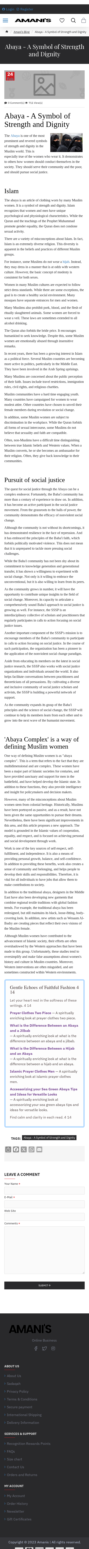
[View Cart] (83, 20)
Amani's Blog (22, 32)
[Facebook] (36, 1348)
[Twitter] (44, 1348)
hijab (66, 262)
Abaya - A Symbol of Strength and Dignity (49, 1137)
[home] (6, 31)
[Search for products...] (72, 20)
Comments (11, 1223)
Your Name (11, 1184)
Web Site (10, 1211)
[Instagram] (53, 1348)
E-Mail (8, 1197)
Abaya (15, 136)
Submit (43, 1285)
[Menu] (5, 20)
